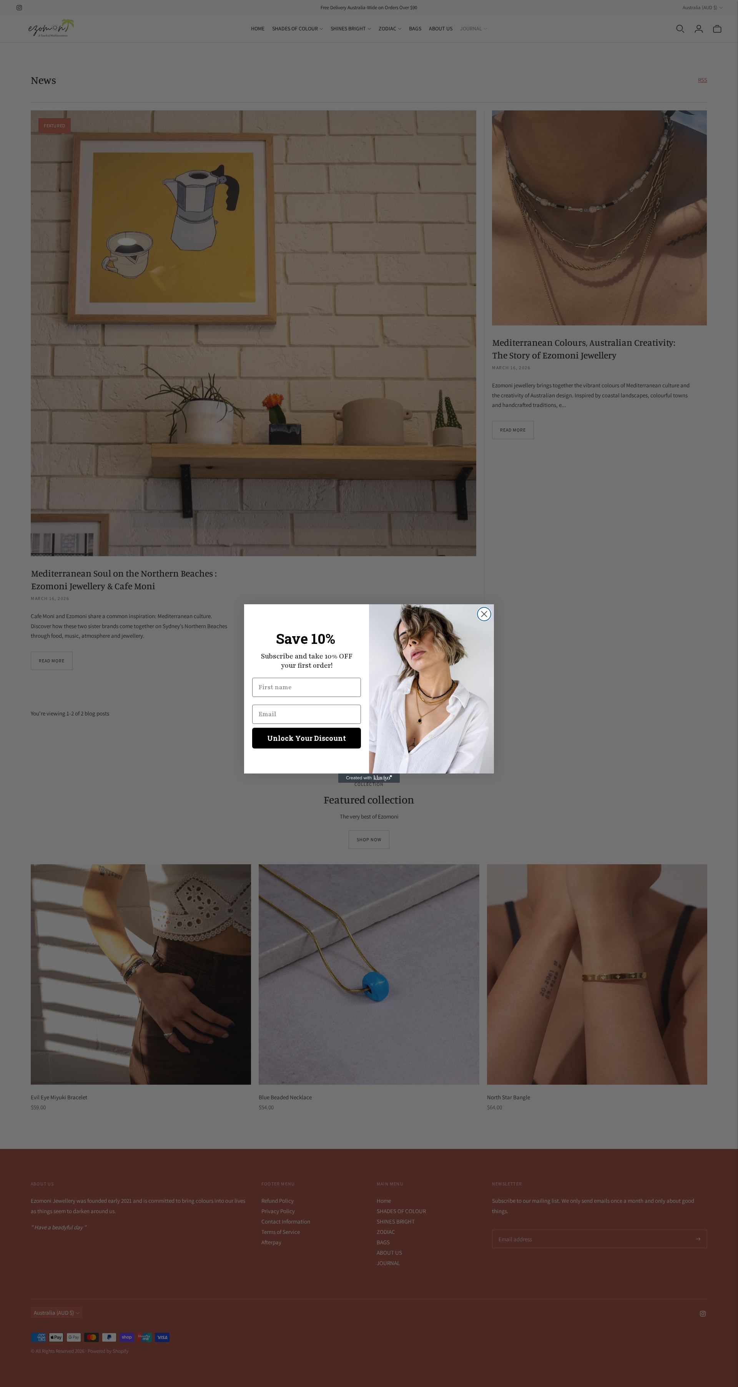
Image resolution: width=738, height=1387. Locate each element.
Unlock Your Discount (306, 738)
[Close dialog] (484, 614)
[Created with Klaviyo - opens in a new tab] (369, 778)
